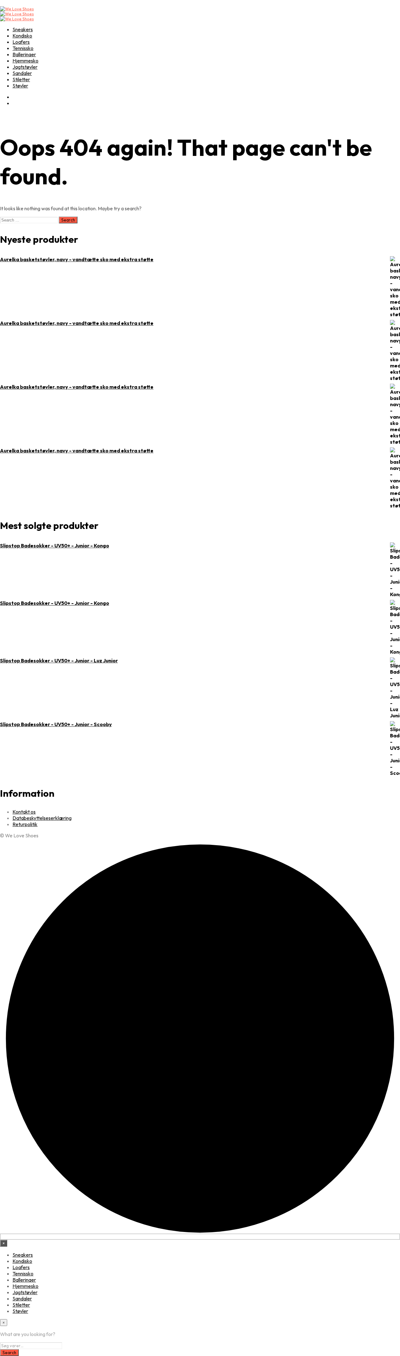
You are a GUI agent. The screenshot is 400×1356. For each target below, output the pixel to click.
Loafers (21, 42)
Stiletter (21, 79)
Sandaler (22, 73)
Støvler (20, 85)
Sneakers (22, 29)
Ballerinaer (24, 54)
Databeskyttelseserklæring (42, 818)
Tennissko (22, 48)
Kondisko (22, 35)
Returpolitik (25, 824)
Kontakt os (24, 812)
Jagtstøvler (25, 67)
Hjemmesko (25, 60)
